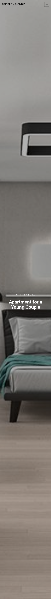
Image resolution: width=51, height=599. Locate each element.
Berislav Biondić (13, 4)
